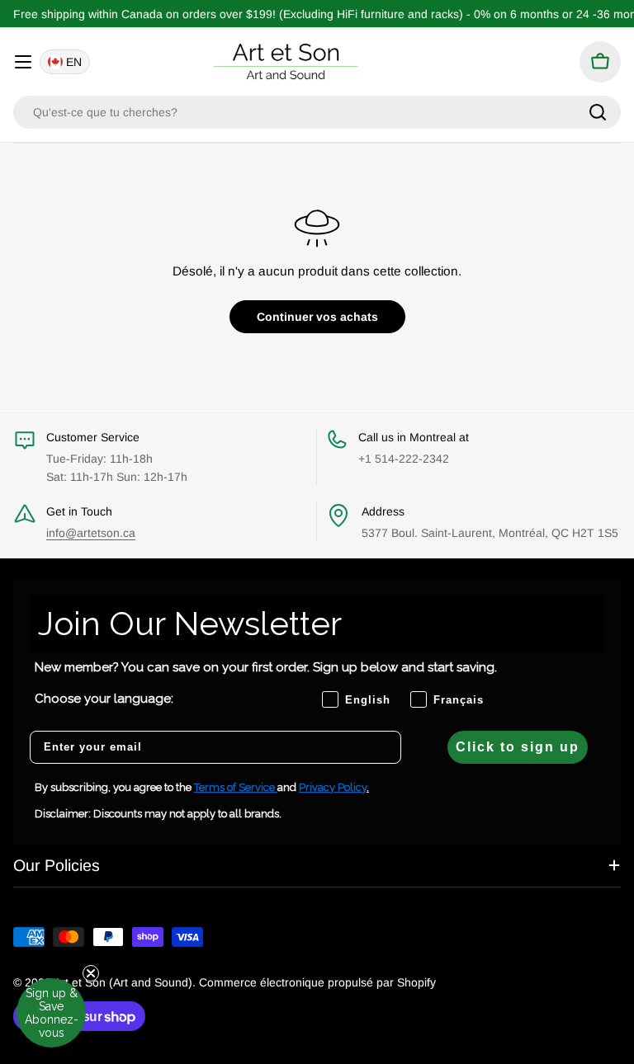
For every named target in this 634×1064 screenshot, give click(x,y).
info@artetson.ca (90, 532)
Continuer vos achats (317, 316)
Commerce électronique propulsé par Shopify (317, 982)
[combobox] (317, 112)
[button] (51, 1013)
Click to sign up (518, 747)
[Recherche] (598, 112)
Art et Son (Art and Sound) (123, 982)
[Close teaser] (91, 973)
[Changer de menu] (23, 62)
